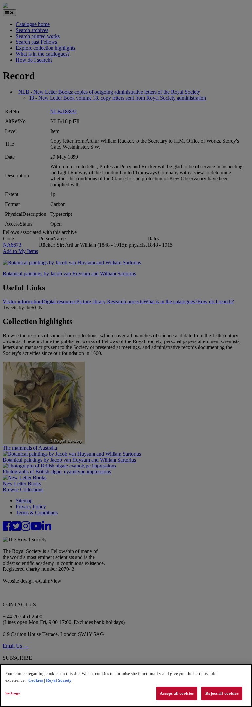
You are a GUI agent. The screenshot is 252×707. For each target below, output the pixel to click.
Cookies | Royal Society (50, 680)
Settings (12, 693)
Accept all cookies (177, 693)
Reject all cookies (221, 693)
